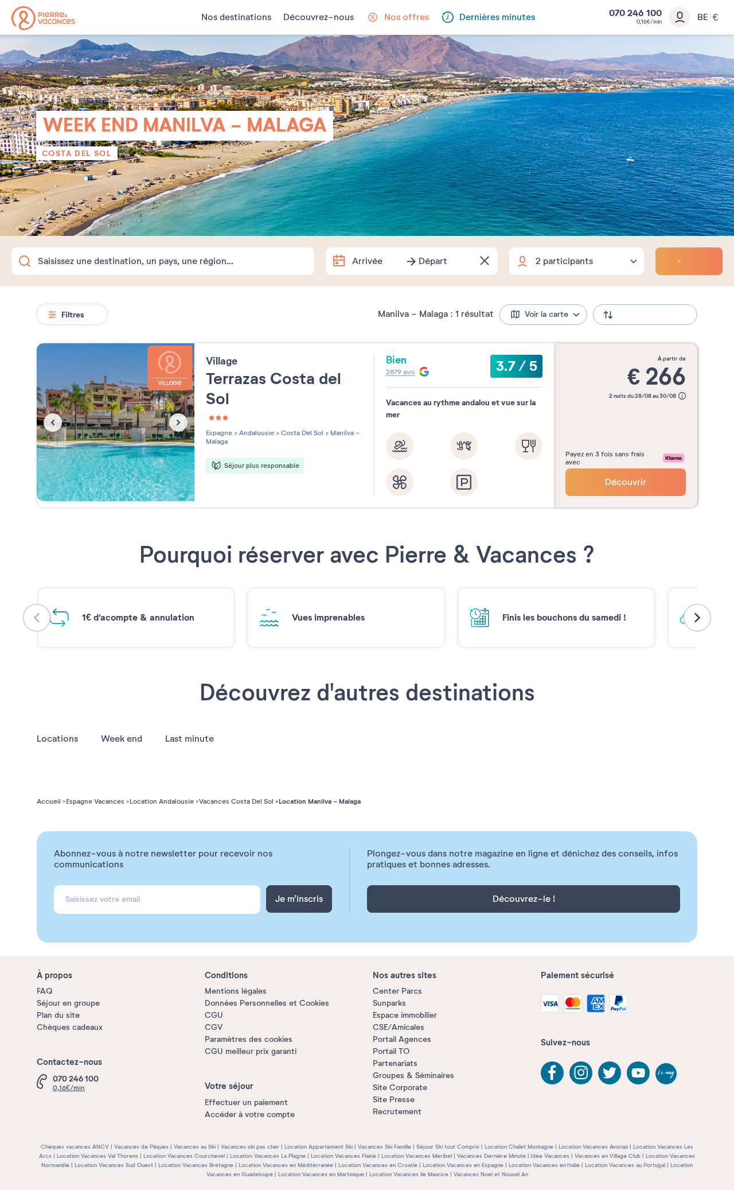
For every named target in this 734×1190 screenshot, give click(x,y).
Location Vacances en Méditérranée (286, 1165)
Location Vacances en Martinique (321, 1174)
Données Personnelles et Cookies (267, 1003)
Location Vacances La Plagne (268, 1156)
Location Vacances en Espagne (463, 1165)
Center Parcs (397, 991)
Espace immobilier (405, 1015)
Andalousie (255, 433)
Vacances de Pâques (141, 1146)
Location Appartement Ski (318, 1146)
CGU (214, 1015)
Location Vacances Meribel (416, 1156)
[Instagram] (580, 1072)
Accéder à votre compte (250, 1114)
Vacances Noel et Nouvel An (491, 1174)
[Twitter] (609, 1072)
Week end (121, 739)
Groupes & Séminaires (413, 1075)
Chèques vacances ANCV (75, 1146)
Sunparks (389, 1003)
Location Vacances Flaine (343, 1156)
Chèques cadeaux (70, 1027)
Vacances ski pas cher (250, 1146)
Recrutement (397, 1112)
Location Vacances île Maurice (408, 1174)
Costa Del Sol (77, 153)
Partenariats (395, 1063)
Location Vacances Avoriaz (593, 1146)
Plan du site (58, 1015)
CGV (213, 1027)
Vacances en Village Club (608, 1156)
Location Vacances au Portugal (625, 1165)
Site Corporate (400, 1087)
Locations (57, 739)
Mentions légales (236, 991)
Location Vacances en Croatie (377, 1165)
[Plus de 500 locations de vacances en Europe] (43, 18)
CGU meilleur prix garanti (250, 1051)
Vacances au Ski (195, 1146)
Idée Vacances (549, 1156)
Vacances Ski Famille (384, 1146)
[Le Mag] (666, 1074)
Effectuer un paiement (246, 1102)
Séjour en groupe (68, 1003)
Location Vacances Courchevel (184, 1156)
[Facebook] (552, 1072)
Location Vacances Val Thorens (97, 1156)
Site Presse (394, 1099)
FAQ (44, 991)
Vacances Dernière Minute (491, 1156)
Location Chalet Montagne (519, 1146)
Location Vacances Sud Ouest (114, 1165)
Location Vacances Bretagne (195, 1165)
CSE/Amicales (398, 1027)
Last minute (189, 739)
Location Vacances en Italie (544, 1165)
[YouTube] (638, 1072)
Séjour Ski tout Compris (447, 1146)
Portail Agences (402, 1039)
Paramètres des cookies (248, 1039)
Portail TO (391, 1051)
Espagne (219, 433)
